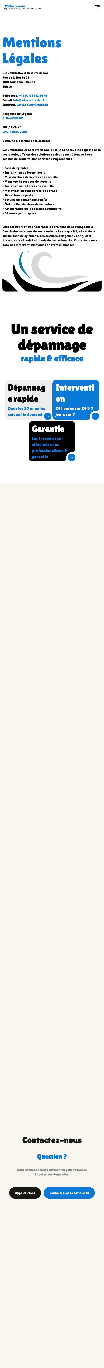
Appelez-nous (25, 1193)
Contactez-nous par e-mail (69, 1193)
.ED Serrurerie (22, 7)
